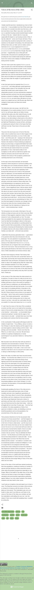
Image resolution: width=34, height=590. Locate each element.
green (17, 515)
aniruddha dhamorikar (8, 511)
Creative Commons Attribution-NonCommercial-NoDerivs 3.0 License (16, 567)
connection (5, 515)
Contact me (24, 568)
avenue (18, 511)
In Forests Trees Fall (24, 16)
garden (12, 515)
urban (16, 518)
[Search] (32, 3)
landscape (24, 515)
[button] (32, 10)
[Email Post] (2, 508)
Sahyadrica (10, 2)
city (23, 511)
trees (11, 518)
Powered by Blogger (18, 587)
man (3, 518)
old (7, 518)
